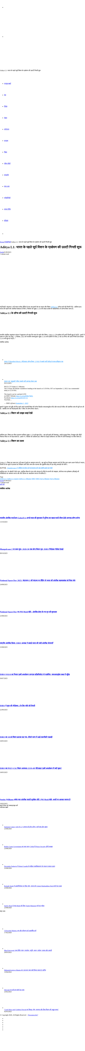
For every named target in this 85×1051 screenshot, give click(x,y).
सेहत (5, 118)
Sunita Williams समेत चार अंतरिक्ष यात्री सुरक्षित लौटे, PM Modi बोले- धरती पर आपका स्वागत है (35, 799)
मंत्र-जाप (7, 186)
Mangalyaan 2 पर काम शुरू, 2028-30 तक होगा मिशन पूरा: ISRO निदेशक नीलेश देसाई (31, 549)
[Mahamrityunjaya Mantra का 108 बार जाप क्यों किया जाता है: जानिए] (15, 968)
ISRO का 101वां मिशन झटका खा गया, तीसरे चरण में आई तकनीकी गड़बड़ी (26, 737)
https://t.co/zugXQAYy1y (19, 398)
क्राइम (6, 141)
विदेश (5, 106)
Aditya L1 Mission (25, 479)
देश (5, 95)
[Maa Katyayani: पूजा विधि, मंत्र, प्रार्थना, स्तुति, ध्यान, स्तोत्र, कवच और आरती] (15, 948)
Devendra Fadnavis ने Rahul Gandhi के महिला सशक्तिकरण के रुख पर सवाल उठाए (29, 866)
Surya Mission (54, 479)
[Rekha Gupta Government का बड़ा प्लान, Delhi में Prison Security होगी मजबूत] (15, 845)
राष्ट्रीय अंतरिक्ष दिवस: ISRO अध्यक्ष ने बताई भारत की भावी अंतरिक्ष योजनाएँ (26, 643)
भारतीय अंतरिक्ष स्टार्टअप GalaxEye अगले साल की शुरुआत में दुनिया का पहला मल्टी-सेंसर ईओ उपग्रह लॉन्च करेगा (40, 518)
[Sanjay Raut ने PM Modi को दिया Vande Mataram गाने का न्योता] (15, 904)
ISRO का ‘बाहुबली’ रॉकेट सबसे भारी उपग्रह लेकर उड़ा (20, 381)
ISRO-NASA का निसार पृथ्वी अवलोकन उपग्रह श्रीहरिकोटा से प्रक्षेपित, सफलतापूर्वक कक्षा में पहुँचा (35, 674)
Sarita (2, 252)
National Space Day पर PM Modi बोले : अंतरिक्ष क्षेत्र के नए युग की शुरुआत (28, 612)
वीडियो (6, 220)
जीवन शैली (7, 163)
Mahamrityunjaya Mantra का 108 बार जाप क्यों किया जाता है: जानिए (25, 970)
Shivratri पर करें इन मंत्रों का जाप (14, 990)
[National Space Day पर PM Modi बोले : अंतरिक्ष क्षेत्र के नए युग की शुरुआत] (20, 608)
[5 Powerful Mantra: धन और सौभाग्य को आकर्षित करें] (15, 929)
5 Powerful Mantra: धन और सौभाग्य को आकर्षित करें (20, 931)
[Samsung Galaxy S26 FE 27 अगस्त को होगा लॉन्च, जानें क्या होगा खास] (15, 825)
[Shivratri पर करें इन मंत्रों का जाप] (15, 988)
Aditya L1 (54, 307)
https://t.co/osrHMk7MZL (24, 396)
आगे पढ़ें (2, 484)
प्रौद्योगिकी (7, 198)
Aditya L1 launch (13, 479)
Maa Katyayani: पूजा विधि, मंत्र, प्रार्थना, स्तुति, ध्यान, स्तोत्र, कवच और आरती (28, 950)
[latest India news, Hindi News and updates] (14, 23)
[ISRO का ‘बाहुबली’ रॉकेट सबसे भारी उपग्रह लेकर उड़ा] (15, 379)
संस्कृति (6, 175)
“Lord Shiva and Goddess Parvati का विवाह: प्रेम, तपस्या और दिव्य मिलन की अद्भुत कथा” (31, 1010)
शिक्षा (5, 152)
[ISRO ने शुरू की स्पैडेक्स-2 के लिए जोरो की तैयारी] (20, 702)
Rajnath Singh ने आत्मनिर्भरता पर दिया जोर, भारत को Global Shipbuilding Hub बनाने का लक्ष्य (33, 886)
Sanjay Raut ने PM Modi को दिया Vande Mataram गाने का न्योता (24, 906)
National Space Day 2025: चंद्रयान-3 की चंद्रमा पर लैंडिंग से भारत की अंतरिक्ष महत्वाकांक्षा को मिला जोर (37, 580)
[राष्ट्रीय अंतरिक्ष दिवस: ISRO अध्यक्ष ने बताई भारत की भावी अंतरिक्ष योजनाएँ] (20, 639)
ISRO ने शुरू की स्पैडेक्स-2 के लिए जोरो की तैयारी (17, 706)
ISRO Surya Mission (43, 479)
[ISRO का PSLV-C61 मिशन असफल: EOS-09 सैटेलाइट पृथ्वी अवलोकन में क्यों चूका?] (20, 764)
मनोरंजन (6, 129)
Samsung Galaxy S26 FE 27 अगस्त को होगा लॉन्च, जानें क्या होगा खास (25, 827)
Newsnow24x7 (33, 1015)
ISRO (33, 479)
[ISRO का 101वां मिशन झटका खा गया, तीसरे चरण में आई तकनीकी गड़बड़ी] (20, 733)
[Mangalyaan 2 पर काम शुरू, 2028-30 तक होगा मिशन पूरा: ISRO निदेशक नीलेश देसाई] (20, 545)
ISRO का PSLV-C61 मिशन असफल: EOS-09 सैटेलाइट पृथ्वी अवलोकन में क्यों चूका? (31, 768)
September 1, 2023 (22, 403)
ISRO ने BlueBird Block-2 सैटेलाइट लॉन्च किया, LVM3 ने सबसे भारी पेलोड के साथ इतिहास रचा (33, 361)
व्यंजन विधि (7, 209)
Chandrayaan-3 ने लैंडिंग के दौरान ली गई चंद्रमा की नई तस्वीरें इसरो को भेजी (29, 468)
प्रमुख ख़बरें (7, 83)
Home (2, 242)
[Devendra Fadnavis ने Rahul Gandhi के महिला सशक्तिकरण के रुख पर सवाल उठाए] (15, 864)
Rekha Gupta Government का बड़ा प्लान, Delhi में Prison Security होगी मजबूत (28, 846)
